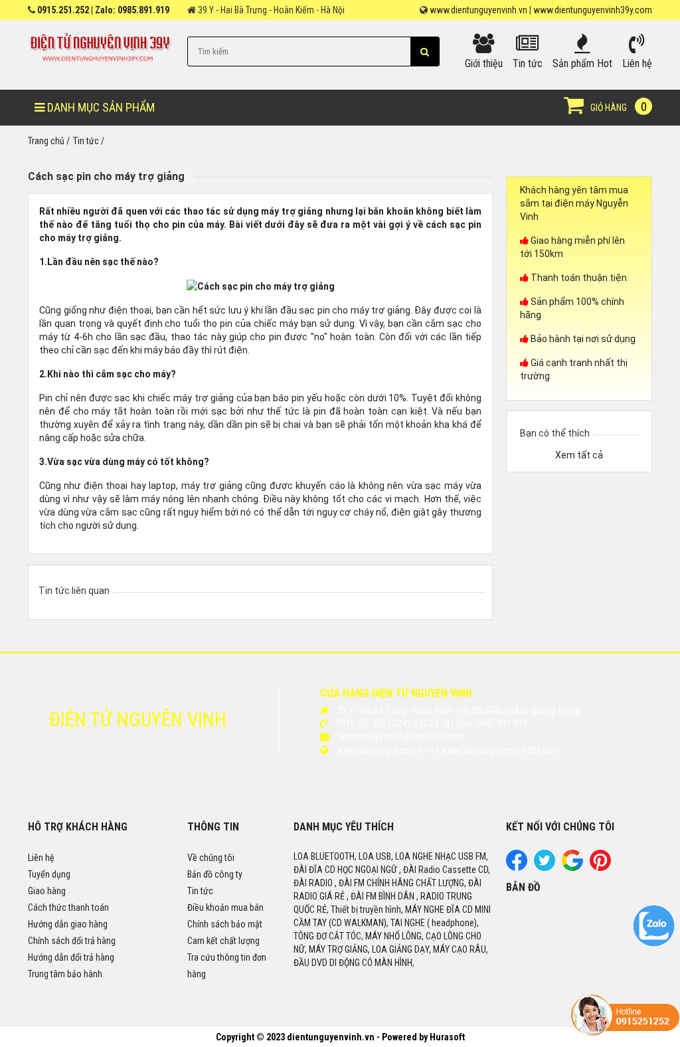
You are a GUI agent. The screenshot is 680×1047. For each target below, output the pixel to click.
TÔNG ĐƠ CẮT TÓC (327, 936)
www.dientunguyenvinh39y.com (592, 10)
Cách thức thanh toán (68, 907)
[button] (424, 51)
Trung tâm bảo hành (65, 974)
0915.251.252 (63, 10)
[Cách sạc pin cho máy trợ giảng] (261, 285)
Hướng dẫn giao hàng (68, 924)
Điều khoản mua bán (225, 907)
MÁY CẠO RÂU (459, 949)
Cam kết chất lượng (223, 940)
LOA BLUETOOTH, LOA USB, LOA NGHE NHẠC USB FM (390, 856)
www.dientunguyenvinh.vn (478, 10)
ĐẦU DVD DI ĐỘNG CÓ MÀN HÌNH (353, 962)
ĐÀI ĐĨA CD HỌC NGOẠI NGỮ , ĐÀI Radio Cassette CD (391, 869)
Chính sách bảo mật (224, 924)
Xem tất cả (579, 455)
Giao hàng (47, 891)
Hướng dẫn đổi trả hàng (71, 957)
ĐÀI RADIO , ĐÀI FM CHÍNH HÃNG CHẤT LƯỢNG (379, 883)
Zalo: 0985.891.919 (132, 10)
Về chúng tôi (210, 857)
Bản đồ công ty (214, 874)
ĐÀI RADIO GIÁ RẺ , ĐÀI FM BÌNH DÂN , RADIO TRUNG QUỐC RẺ (387, 896)
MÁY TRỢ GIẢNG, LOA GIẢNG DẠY (369, 949)
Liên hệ (41, 857)
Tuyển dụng (49, 874)
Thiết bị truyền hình (366, 909)
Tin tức (200, 891)
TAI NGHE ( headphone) (433, 922)
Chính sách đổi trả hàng (72, 940)
